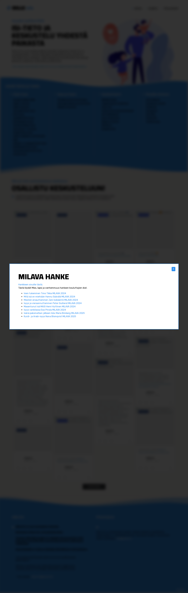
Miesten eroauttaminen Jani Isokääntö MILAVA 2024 (51, 300)
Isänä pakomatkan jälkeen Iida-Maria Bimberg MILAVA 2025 (54, 313)
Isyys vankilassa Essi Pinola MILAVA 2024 (45, 310)
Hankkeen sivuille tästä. (30, 284)
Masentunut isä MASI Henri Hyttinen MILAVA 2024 (50, 306)
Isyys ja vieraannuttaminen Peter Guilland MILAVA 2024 (53, 303)
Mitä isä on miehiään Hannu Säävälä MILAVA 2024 (49, 296)
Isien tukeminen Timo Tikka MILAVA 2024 (45, 293)
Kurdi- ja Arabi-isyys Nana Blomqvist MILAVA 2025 (50, 316)
